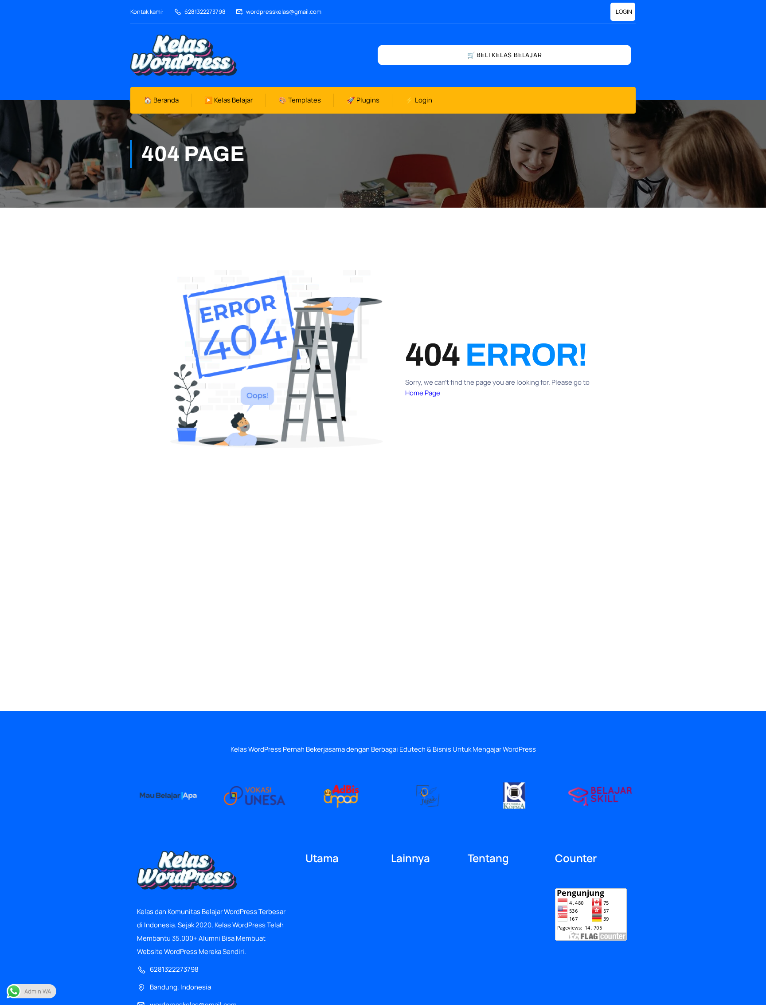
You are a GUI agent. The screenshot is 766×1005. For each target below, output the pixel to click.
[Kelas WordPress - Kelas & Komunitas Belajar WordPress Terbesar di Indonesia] (183, 55)
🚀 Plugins (363, 100)
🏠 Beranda (161, 100)
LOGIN (624, 12)
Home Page (422, 393)
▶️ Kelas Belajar (228, 100)
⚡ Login (418, 100)
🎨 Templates (299, 100)
